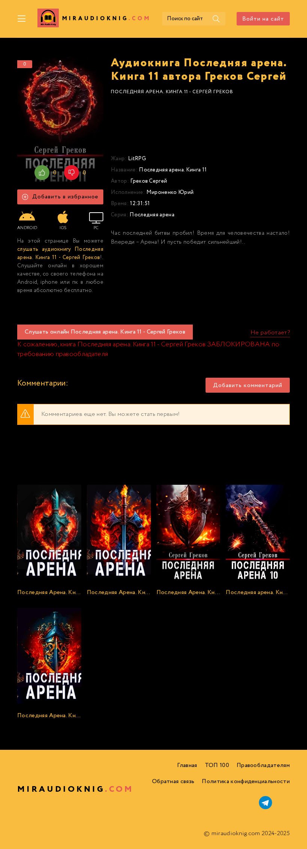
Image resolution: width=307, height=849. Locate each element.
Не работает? (270, 332)
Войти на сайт (263, 19)
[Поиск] (216, 18)
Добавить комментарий (247, 385)
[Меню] (21, 18)
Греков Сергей (148, 181)
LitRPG (137, 159)
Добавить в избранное (65, 196)
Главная (187, 765)
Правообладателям (263, 765)
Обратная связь (173, 781)
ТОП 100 (217, 765)
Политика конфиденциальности (246, 781)
